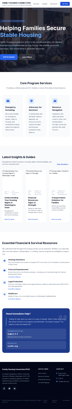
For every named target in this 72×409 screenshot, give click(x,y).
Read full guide (9, 219)
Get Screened (9, 57)
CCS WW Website (43, 382)
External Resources (44, 379)
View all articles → (63, 164)
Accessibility (66, 400)
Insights (44, 4)
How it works (42, 373)
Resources (53, 4)
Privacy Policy (45, 401)
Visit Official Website (14, 277)
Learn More (27, 57)
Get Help (65, 4)
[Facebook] (4, 388)
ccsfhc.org (13, 346)
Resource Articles (43, 376)
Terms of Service (54, 401)
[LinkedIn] (14, 388)
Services (36, 4)
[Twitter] (9, 388)
